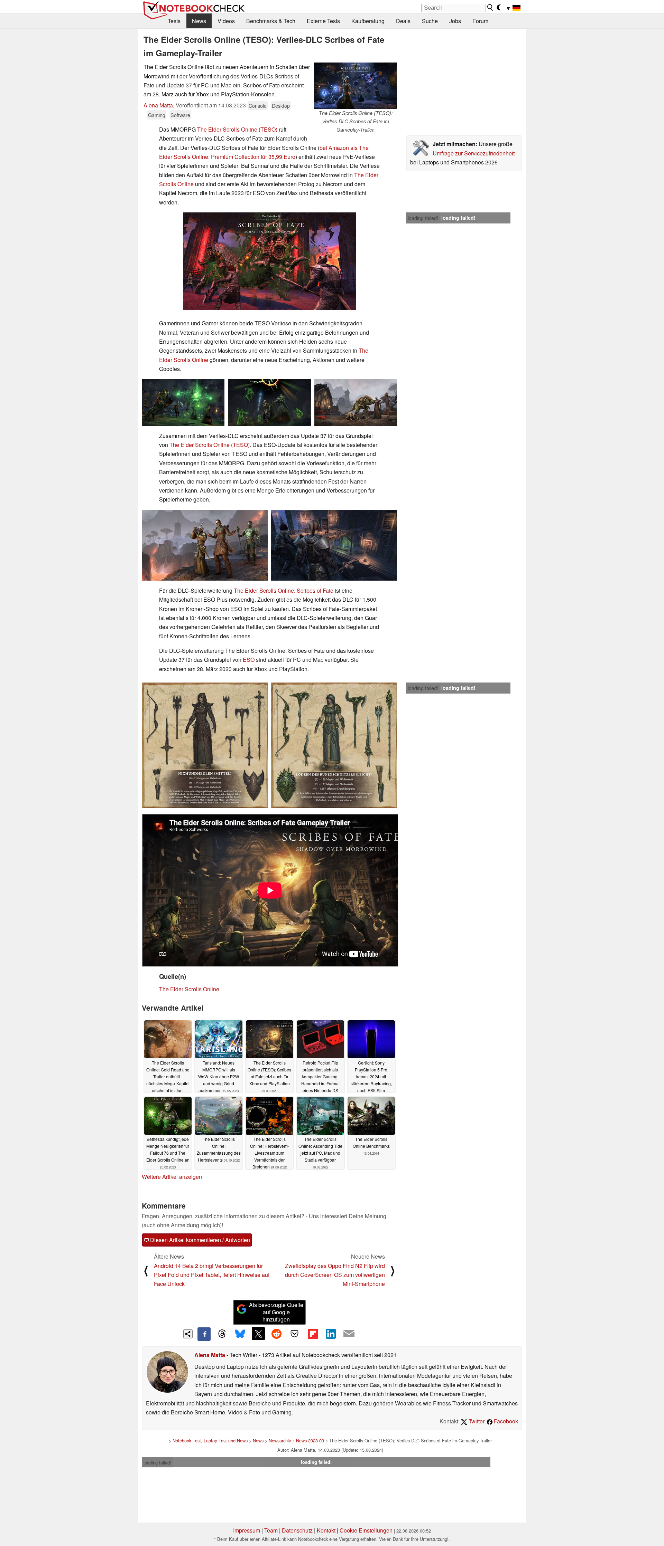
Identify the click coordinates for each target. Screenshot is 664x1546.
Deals (403, 21)
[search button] (490, 7)
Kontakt (326, 1530)
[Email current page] (349, 1333)
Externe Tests (323, 21)
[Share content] (188, 1334)
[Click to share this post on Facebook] (204, 1333)
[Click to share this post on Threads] (222, 1333)
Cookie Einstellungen (366, 1530)
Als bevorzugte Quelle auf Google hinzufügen (276, 1312)
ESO (249, 660)
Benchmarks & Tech (270, 21)
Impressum (246, 1530)
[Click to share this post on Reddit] (276, 1333)
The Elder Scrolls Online (189, 989)
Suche (430, 21)
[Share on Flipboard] (312, 1333)
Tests (174, 21)
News (199, 21)
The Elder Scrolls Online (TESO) (237, 129)
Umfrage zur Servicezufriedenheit (474, 153)
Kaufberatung (368, 21)
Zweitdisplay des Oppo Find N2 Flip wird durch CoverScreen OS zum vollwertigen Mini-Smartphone (335, 1275)
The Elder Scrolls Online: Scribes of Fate (283, 590)
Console (258, 105)
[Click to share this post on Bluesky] (240, 1333)
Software (180, 114)
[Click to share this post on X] (258, 1333)
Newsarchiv (280, 1440)
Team (271, 1530)
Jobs (455, 21)
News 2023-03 (310, 1440)
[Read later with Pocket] (294, 1333)
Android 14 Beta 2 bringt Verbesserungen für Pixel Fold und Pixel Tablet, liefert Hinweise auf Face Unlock (211, 1275)
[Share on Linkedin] (330, 1333)
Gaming (156, 114)
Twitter (475, 1421)
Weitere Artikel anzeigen (172, 1177)
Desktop (281, 105)
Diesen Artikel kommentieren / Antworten (199, 1240)
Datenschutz (297, 1530)
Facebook (505, 1421)
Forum (480, 21)
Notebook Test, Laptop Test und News (210, 1440)
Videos (226, 21)
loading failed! (423, 217)
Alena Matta (158, 105)
